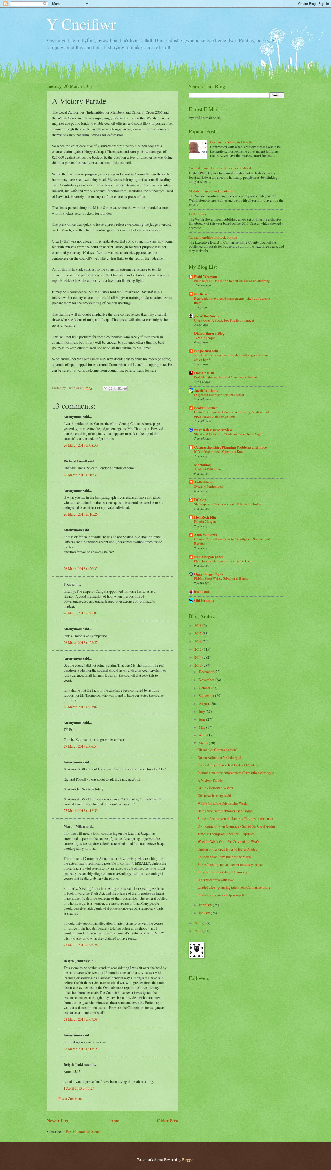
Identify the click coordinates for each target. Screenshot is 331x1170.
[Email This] (105, 388)
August (204, 703)
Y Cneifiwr (81, 23)
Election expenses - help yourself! (222, 895)
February (206, 904)
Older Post (167, 1120)
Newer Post (58, 1120)
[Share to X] (115, 388)
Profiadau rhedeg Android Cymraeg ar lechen (225, 377)
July (202, 711)
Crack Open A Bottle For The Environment (224, 320)
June (202, 719)
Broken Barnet (205, 407)
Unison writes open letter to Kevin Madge (227, 849)
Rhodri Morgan (205, 521)
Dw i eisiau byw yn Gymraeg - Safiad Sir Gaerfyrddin (236, 826)
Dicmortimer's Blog (209, 333)
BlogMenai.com (206, 351)
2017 (198, 633)
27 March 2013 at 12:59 (81, 810)
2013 (198, 665)
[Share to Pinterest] (125, 388)
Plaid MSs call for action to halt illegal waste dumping (232, 280)
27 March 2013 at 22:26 (81, 944)
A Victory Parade (210, 780)
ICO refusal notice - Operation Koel (219, 451)
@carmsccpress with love (216, 879)
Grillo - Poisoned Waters (215, 787)
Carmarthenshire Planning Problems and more (230, 447)
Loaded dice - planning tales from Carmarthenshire (234, 887)
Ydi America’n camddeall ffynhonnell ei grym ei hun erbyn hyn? (231, 357)
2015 (198, 649)
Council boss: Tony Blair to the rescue (225, 856)
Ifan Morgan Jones (208, 556)
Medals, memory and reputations (212, 191)
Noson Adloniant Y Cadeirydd (219, 757)
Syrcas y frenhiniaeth (209, 486)
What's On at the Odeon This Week (222, 803)
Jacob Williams (206, 390)
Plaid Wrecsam (205, 276)
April (203, 734)
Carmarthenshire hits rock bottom (213, 237)
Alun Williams (205, 534)
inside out (201, 591)
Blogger (187, 1159)
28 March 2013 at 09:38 (81, 1019)
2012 (198, 923)
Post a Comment (70, 1098)
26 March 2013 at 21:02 (81, 613)
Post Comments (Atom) (83, 1131)
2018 (198, 625)
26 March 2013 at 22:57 (81, 642)
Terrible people (204, 337)
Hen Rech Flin (205, 517)
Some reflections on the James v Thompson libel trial (235, 818)
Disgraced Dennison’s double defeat (219, 394)
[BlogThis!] (110, 388)
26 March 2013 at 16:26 (81, 514)
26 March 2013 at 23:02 (81, 706)
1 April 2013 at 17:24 (79, 1088)
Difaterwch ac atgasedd (214, 795)
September (207, 695)
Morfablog (202, 464)
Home (113, 1120)
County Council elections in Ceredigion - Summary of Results (232, 541)
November (207, 679)
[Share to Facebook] (120, 388)
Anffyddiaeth (204, 482)
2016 (198, 641)
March (204, 742)
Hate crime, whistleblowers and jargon (225, 810)
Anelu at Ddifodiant (208, 469)
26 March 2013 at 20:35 (81, 568)
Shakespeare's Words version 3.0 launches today (227, 504)
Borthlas (200, 294)
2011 (198, 930)
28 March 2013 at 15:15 (81, 1048)
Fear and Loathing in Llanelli (231, 141)
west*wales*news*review (213, 429)
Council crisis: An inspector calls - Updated (220, 168)
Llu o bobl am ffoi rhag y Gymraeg (222, 872)
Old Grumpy (204, 600)
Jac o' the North (206, 316)
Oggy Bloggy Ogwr (208, 574)
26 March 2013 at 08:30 (81, 445)
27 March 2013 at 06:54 (81, 746)
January (205, 912)
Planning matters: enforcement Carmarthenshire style (236, 772)
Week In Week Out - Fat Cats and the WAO (228, 841)
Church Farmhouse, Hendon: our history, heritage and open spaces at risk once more (231, 414)
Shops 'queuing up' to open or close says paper (230, 864)
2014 (198, 657)
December (206, 671)
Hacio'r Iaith (204, 373)
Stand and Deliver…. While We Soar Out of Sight (228, 434)
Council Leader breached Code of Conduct (228, 764)
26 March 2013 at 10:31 (81, 474)
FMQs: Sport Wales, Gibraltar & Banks (221, 578)
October (205, 687)
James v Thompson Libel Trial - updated (226, 833)
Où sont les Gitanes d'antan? (217, 749)
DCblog (200, 499)
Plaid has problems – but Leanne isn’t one (223, 561)
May (202, 727)
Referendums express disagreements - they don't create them (232, 300)
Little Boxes (197, 214)
